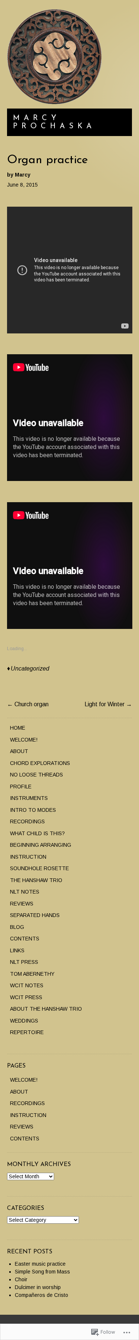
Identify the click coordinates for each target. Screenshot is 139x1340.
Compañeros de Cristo (41, 1295)
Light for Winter (108, 704)
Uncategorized (30, 668)
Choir (21, 1279)
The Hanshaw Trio (36, 880)
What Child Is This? (37, 833)
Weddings (24, 1021)
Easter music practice (40, 1264)
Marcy (22, 175)
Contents (24, 939)
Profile (21, 787)
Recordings (27, 821)
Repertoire (27, 1032)
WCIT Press (26, 997)
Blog (17, 927)
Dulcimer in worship (38, 1287)
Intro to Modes (33, 810)
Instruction (28, 857)
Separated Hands (35, 915)
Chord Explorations (40, 763)
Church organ (28, 704)
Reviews (21, 904)
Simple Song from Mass (42, 1272)
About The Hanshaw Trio (46, 1009)
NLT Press (24, 962)
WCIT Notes (26, 985)
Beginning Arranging (40, 845)
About (19, 751)
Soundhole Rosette (39, 868)
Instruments (29, 798)
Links (17, 950)
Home (17, 728)
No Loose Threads (36, 775)
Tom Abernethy (32, 974)
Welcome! (23, 740)
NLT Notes (24, 892)
